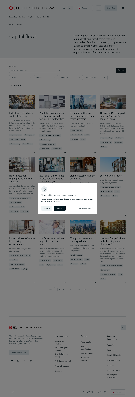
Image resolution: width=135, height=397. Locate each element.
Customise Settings (86, 208)
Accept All (60, 208)
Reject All (47, 208)
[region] (67, 198)
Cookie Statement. (55, 201)
